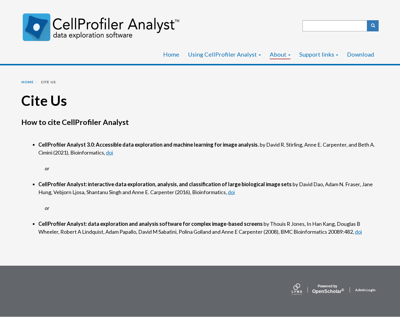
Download (360, 54)
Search (373, 25)
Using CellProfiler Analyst (223, 54)
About (279, 54)
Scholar (327, 289)
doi (109, 152)
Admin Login (365, 290)
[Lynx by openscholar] (302, 289)
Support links (317, 54)
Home (171, 54)
